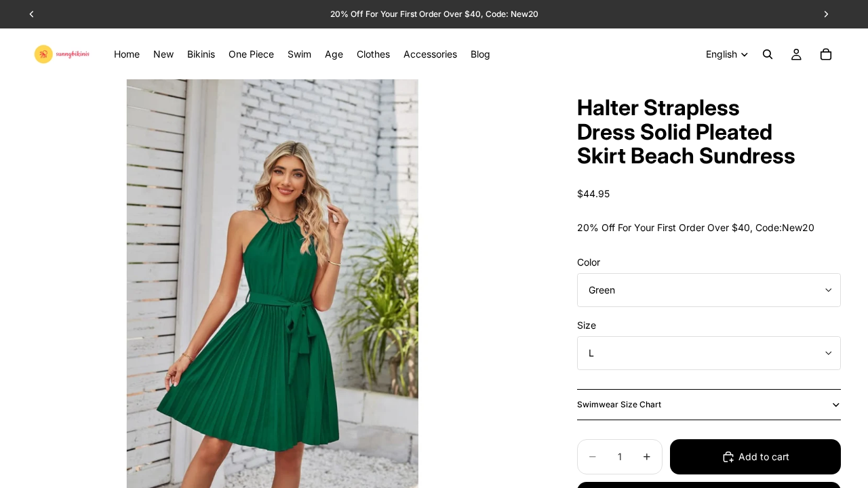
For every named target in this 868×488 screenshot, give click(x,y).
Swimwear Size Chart (619, 404)
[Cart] (826, 54)
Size (586, 325)
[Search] (768, 54)
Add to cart (763, 456)
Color (588, 262)
